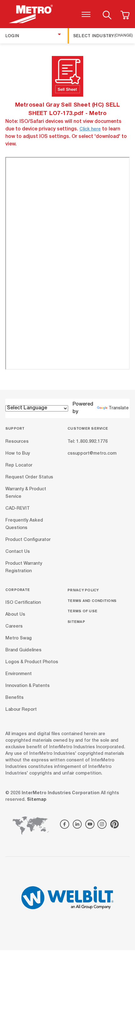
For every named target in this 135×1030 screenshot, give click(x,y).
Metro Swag (18, 638)
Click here (90, 129)
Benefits (14, 698)
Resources (17, 441)
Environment (18, 674)
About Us (15, 615)
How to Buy (17, 453)
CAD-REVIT (17, 508)
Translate (119, 408)
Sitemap (76, 621)
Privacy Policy (83, 590)
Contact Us (17, 551)
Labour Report (21, 710)
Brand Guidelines (23, 650)
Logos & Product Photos (31, 662)
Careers (14, 626)
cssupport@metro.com (92, 453)
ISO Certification (23, 603)
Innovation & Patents (27, 686)
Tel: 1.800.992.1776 (88, 441)
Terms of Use (82, 610)
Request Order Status (29, 477)
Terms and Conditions (92, 600)
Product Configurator (28, 540)
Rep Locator (18, 465)
